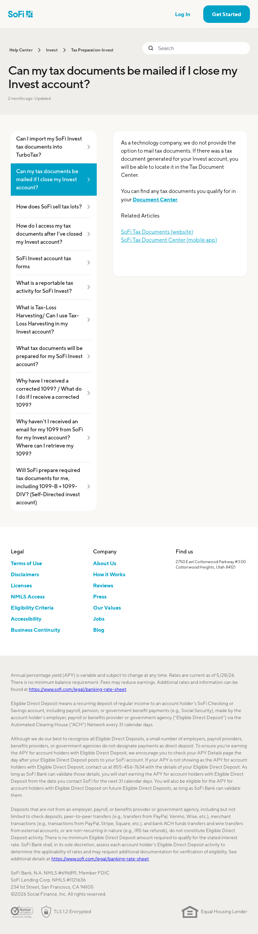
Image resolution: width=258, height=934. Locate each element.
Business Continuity (35, 629)
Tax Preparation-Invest (92, 49)
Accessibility (26, 618)
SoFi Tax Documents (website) (157, 232)
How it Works (109, 574)
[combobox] (201, 48)
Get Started (226, 14)
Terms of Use (26, 563)
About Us (104, 563)
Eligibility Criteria (32, 607)
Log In (182, 14)
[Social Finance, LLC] (20, 14)
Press (99, 596)
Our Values (107, 607)
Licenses (21, 585)
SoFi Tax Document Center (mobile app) (169, 240)
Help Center (21, 49)
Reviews (103, 585)
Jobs (98, 618)
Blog (98, 629)
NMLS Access (28, 596)
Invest (52, 49)
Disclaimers (25, 574)
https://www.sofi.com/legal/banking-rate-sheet (77, 689)
